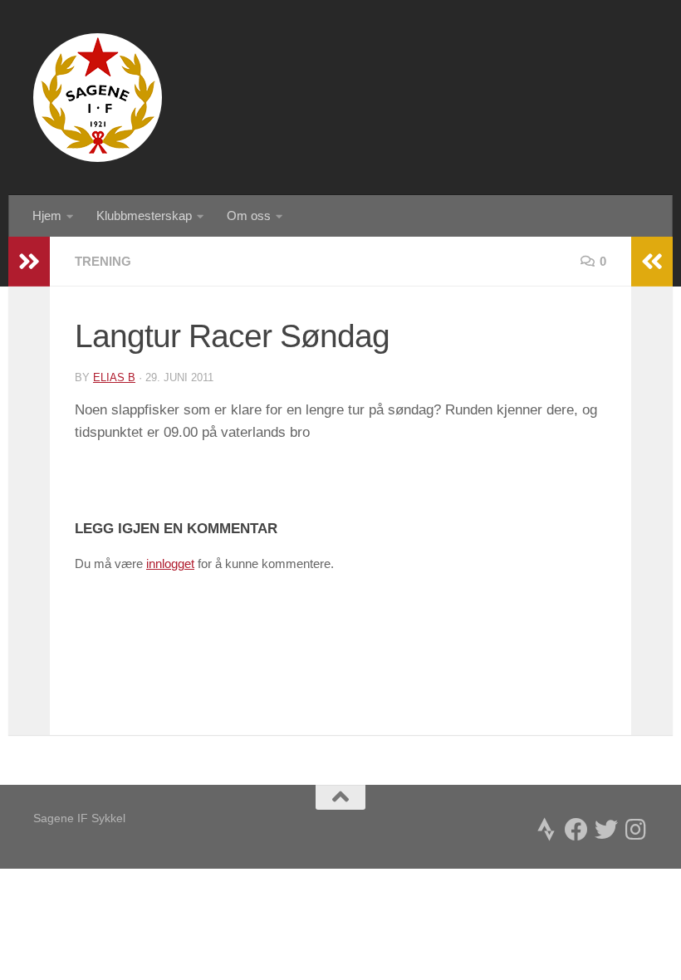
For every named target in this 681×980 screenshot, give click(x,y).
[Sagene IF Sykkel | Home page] (97, 97)
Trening (103, 261)
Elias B (114, 377)
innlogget (170, 563)
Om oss (249, 215)
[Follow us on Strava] (546, 829)
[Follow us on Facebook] (576, 829)
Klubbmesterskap (144, 215)
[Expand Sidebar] (29, 262)
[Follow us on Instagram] (636, 829)
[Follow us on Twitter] (606, 829)
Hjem (46, 215)
